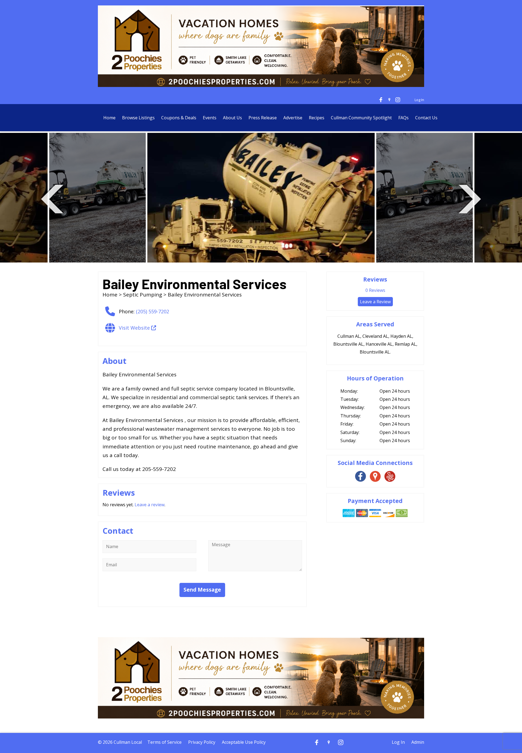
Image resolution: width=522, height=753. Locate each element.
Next (470, 198)
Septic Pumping (142, 294)
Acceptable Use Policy (244, 742)
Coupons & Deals (178, 118)
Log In (419, 99)
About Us (232, 118)
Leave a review (149, 505)
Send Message (202, 589)
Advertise (292, 118)
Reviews (375, 290)
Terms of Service (164, 742)
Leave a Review (375, 302)
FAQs (403, 118)
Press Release (263, 118)
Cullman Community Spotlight (361, 118)
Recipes (316, 118)
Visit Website (135, 327)
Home (109, 118)
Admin (417, 742)
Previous (52, 198)
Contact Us (426, 118)
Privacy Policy (201, 742)
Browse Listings (138, 118)
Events (209, 118)
